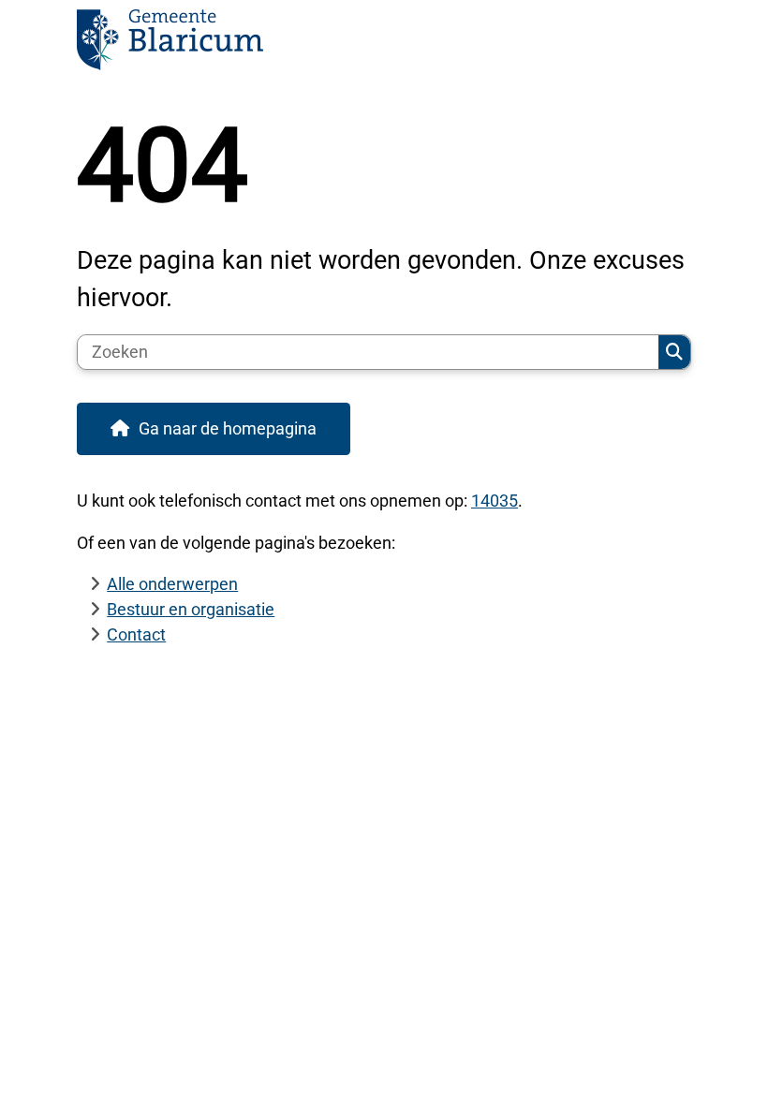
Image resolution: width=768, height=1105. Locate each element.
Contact (136, 634)
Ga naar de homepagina (228, 428)
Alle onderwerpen (172, 584)
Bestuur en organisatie (190, 609)
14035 (494, 500)
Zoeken (674, 352)
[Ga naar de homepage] (384, 45)
